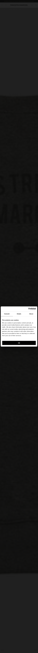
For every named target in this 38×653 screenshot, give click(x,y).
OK (19, 343)
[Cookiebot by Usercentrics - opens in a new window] (28, 309)
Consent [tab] (6, 313)
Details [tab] (19, 313)
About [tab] (31, 313)
